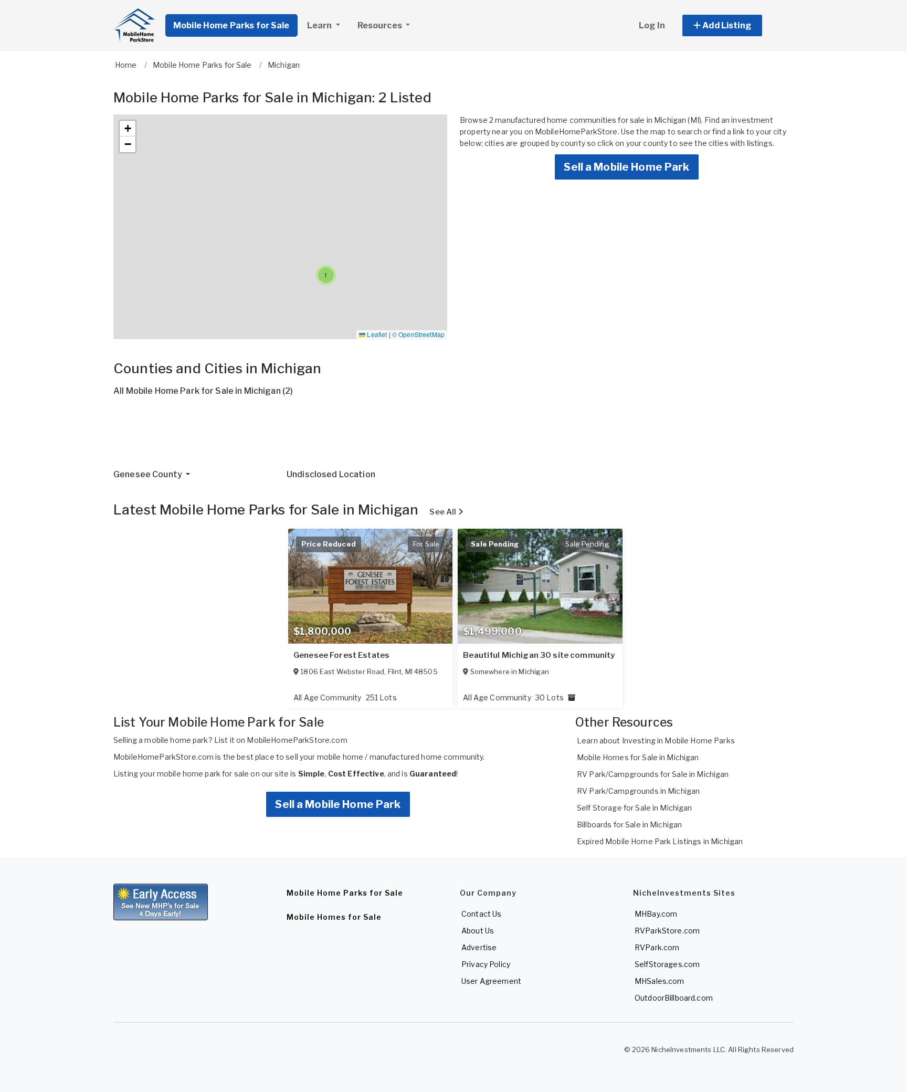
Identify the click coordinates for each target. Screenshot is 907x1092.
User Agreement (491, 980)
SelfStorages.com (667, 964)
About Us (477, 930)
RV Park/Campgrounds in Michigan (638, 790)
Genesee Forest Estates (341, 655)
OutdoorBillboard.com (674, 997)
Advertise (479, 947)
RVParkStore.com (667, 930)
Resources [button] (380, 25)
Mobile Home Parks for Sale (231, 25)
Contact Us (481, 913)
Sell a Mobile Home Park (626, 167)
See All (443, 512)
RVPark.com (657, 947)
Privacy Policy (485, 964)
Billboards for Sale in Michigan (629, 824)
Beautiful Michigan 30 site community (539, 655)
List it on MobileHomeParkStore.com (280, 740)
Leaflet (376, 334)
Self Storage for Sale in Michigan (634, 807)
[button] (734, 25)
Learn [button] (320, 25)
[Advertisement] (428, 436)
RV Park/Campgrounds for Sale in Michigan (653, 774)
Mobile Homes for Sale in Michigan (638, 757)
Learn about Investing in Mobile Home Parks (656, 740)
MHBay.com (656, 913)
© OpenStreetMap (418, 334)
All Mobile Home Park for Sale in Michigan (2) (203, 391)
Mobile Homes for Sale (334, 916)
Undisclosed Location (331, 474)
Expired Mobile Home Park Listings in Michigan (660, 841)
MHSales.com (659, 980)
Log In (652, 25)
